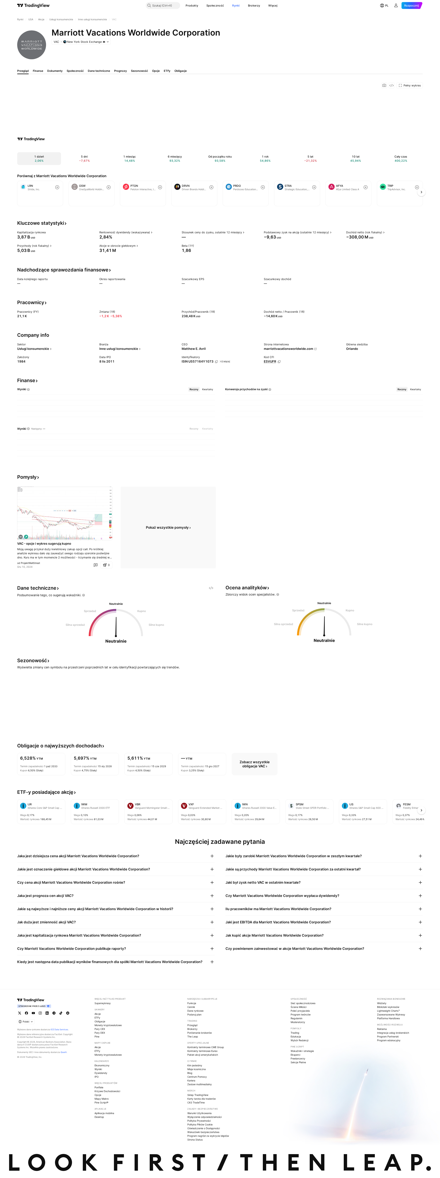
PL (386, 5)
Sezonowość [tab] (139, 71)
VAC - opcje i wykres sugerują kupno (44, 543)
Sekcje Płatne (298, 1062)
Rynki (236, 5)
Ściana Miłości (298, 1006)
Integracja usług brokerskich (393, 1032)
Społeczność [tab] (75, 71)
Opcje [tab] (156, 71)
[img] (104, 41)
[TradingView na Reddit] (67, 1013)
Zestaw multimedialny (199, 1084)
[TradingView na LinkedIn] (47, 1013)
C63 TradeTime (196, 1102)
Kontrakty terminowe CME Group (205, 1047)
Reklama (382, 1028)
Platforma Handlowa (388, 1018)
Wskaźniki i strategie (302, 1050)
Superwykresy (103, 1003)
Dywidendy (101, 1072)
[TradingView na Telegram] (54, 1013)
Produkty (192, 5)
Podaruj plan (194, 1014)
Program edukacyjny (388, 1040)
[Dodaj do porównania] (57, 187)
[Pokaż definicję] (48, 232)
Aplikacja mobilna (104, 1113)
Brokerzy (254, 5)
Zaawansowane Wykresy (391, 1014)
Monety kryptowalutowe (108, 1025)
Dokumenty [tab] (55, 71)
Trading (295, 1032)
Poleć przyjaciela (300, 1010)
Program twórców (301, 1014)
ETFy (97, 1017)
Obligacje (100, 1021)
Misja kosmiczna (196, 1069)
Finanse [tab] (38, 71)
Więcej (272, 5)
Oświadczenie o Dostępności (203, 1128)
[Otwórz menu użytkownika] (396, 5)
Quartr (64, 1052)
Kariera (191, 1080)
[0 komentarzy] (95, 565)
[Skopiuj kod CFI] (279, 361)
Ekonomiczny (102, 1065)
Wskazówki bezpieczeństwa (203, 1132)
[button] (200, 5)
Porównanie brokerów (199, 1032)
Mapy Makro (102, 1098)
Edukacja (296, 1036)
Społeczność (215, 5)
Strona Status (195, 1139)
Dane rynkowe (195, 1010)
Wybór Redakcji (299, 1040)
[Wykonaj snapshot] (384, 85)
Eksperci (295, 1054)
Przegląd (192, 1025)
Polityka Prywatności (199, 1120)
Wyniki (98, 1069)
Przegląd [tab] (23, 71)
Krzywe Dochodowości (107, 1091)
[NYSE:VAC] (21, 537)
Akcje (98, 1013)
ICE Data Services (59, 1029)
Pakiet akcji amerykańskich (202, 1054)
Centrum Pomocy (197, 1076)
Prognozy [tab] (120, 71)
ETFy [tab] (167, 71)
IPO (97, 1076)
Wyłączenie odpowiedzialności (204, 1116)
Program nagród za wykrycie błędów (208, 1135)
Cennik (191, 1006)
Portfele (99, 1087)
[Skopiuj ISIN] (216, 361)
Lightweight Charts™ (388, 1010)
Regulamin (296, 1018)
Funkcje (191, 1003)
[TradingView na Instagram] (40, 1013)
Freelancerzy (298, 1058)
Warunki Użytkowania (199, 1113)
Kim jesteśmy (194, 1065)
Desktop (99, 1116)
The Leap (192, 1036)
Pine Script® (101, 1102)
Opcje (98, 1094)
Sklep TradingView (197, 1094)
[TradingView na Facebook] (26, 1013)
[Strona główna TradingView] (33, 5)
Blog (189, 1072)
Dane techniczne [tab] (99, 71)
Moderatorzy (298, 1022)
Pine (97, 1036)
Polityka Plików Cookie (200, 1124)
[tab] (194, 389)
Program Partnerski (388, 1036)
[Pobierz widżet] (391, 85)
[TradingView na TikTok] (60, 1013)
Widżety (381, 1003)
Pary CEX (100, 1028)
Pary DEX (100, 1032)
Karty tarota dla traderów (201, 1098)
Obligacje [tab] (180, 71)
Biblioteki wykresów (388, 1006)
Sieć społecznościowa (303, 1003)
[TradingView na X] (19, 1013)
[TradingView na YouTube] (33, 1013)
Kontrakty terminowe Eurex (202, 1050)
